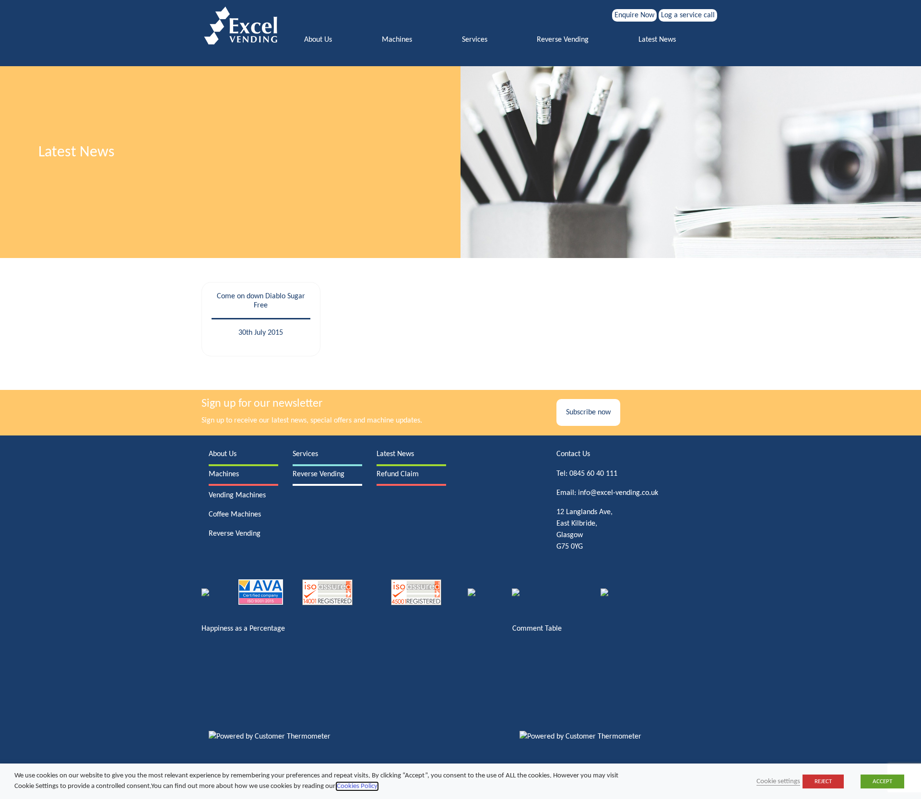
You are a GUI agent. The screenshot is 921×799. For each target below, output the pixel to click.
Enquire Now (634, 15)
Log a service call (688, 15)
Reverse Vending (563, 40)
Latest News (657, 40)
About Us (318, 40)
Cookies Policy (357, 786)
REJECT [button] (823, 781)
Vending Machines (237, 495)
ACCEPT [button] (882, 781)
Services (474, 40)
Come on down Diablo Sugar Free (261, 301)
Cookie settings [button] (778, 781)
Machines (397, 40)
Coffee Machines (235, 514)
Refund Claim (398, 474)
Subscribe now (588, 412)
